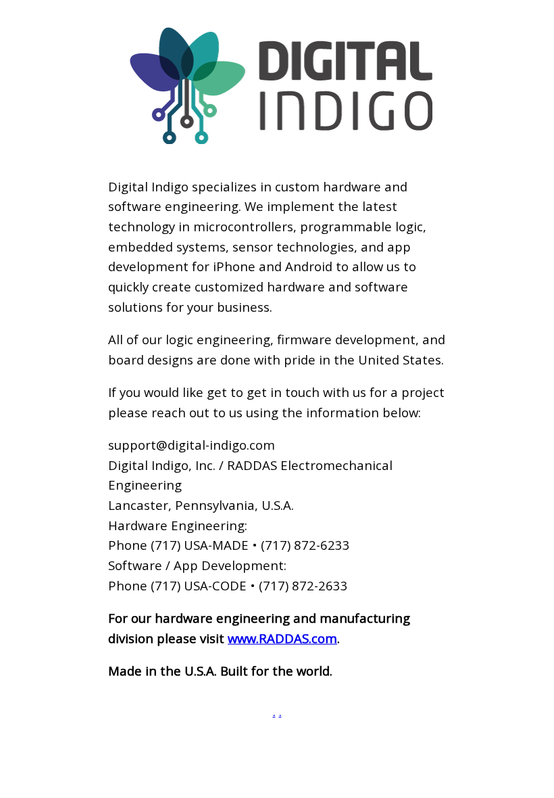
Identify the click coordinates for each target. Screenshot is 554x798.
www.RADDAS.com (282, 638)
